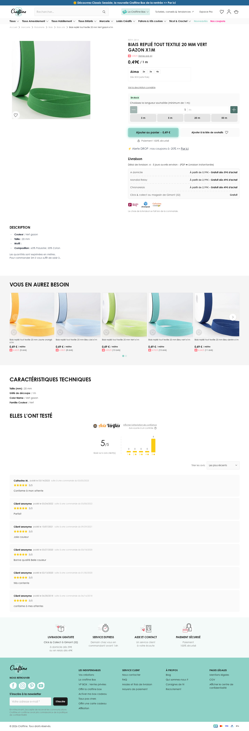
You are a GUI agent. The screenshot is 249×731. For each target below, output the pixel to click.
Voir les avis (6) (145, 56)
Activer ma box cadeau (93, 693)
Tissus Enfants (85, 21)
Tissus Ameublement (33, 21)
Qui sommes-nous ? (177, 679)
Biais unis (61, 27)
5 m (170, 117)
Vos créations (86, 674)
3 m (143, 117)
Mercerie (104, 21)
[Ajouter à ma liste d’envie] (16, 115)
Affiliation (84, 708)
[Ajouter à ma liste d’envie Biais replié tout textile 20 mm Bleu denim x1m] (199, 332)
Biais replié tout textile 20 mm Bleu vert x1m (169, 339)
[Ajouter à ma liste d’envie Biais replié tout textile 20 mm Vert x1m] (106, 332)
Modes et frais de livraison (137, 684)
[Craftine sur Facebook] (13, 685)
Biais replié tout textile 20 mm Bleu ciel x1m (76, 339)
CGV (212, 679)
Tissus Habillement (62, 21)
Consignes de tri (175, 684)
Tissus (13, 21)
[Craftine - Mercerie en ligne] (19, 11)
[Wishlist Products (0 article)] (221, 11)
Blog (168, 674)
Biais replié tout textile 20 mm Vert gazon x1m (91, 27)
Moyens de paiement (135, 689)
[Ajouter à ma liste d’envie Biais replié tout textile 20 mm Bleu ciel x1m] (60, 332)
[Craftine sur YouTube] (40, 685)
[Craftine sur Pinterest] (31, 685)
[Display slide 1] (123, 356)
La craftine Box (87, 679)
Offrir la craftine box (90, 689)
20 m (197, 117)
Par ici (185, 148)
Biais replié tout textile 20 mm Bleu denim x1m (217, 339)
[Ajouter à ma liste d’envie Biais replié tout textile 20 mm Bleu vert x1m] (153, 332)
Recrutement (173, 689)
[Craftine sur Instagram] (22, 685)
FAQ (124, 679)
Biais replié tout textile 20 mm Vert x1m (120, 339)
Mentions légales (219, 674)
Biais (51, 27)
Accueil (13, 27)
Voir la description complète (142, 87)
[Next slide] (232, 317)
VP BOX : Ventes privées (92, 684)
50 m (224, 117)
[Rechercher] (104, 12)
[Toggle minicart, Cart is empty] (236, 11)
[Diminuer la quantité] (133, 109)
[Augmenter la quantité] (234, 109)
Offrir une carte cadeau (93, 703)
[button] (135, 11)
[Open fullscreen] (51, 80)
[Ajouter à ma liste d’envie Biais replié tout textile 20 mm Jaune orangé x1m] (14, 332)
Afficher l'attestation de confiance (140, 425)
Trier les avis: (198, 465)
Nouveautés (201, 21)
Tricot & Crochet (178, 21)
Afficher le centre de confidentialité (221, 686)
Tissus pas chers (87, 698)
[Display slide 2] (126, 356)
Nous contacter (131, 674)
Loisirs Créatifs (124, 21)
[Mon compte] (229, 11)
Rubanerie (39, 27)
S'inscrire (60, 701)
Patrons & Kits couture (150, 21)
